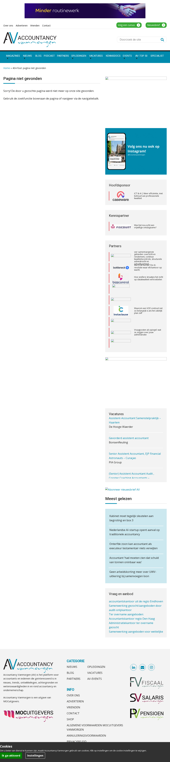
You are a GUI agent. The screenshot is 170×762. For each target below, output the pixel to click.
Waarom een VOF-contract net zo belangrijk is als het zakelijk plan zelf (148, 300)
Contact (73, 713)
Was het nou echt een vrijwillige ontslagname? (145, 226)
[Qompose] (121, 289)
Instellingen (35, 755)
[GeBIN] (121, 332)
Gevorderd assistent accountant (129, 426)
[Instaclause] (121, 300)
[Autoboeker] (121, 321)
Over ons (73, 695)
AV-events (94, 679)
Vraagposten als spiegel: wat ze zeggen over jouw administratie (147, 321)
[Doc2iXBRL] (121, 343)
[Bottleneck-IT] (121, 257)
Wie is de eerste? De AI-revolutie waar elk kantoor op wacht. (148, 256)
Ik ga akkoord (11, 755)
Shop (70, 719)
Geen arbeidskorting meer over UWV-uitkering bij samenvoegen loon (132, 574)
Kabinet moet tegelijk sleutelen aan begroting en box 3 (131, 518)
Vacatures (94, 673)
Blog (70, 673)
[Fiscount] (121, 226)
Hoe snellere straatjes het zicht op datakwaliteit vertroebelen (148, 267)
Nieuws (72, 667)
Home (6, 68)
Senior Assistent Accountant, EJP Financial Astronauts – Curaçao (135, 444)
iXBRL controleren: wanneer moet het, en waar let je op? (147, 343)
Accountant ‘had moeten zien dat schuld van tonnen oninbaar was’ (134, 560)
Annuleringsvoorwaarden (86, 735)
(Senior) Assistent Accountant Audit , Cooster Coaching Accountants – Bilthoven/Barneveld (131, 466)
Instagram (151, 667)
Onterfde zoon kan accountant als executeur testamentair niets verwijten (133, 546)
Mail (142, 667)
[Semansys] (121, 310)
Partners (73, 679)
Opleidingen (96, 667)
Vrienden (73, 707)
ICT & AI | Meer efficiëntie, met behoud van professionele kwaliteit (148, 196)
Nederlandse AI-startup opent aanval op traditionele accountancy (134, 532)
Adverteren (75, 701)
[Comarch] (121, 278)
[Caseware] (120, 196)
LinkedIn (133, 667)
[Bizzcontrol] (121, 268)
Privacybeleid (76, 741)
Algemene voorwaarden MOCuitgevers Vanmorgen (95, 727)
